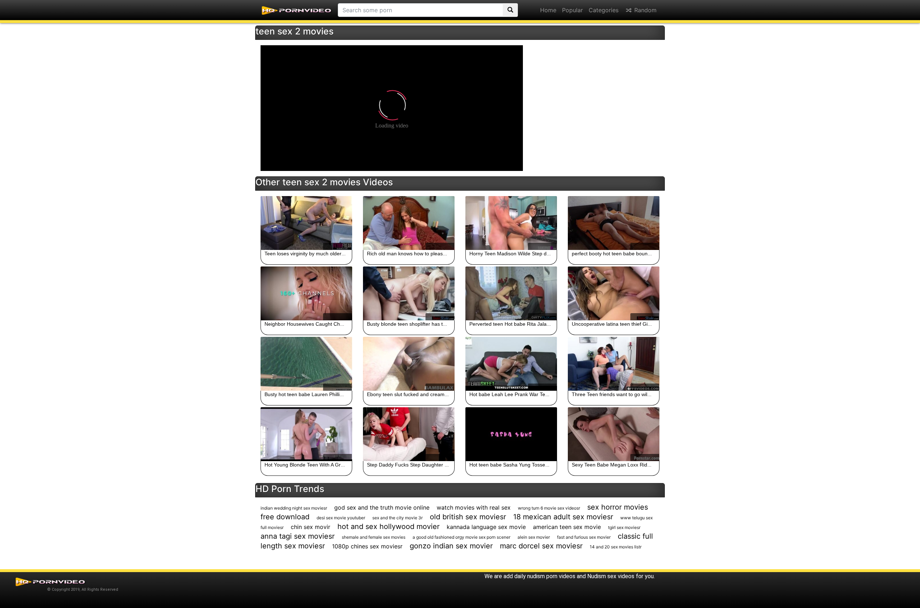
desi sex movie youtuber (341, 517)
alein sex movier (534, 537)
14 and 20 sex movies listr (615, 546)
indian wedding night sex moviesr (294, 508)
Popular (572, 10)
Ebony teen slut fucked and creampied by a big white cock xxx (437, 394)
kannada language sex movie (486, 526)
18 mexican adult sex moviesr (563, 516)
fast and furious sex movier (584, 537)
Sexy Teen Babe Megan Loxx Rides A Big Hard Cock (631, 465)
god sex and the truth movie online (381, 507)
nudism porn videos (551, 576)
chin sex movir (310, 526)
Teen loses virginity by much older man (308, 253)
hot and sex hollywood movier (388, 526)
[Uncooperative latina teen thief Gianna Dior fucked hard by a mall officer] (613, 293)
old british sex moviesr (468, 516)
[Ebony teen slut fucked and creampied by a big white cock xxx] (409, 364)
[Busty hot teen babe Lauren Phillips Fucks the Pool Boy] (306, 364)
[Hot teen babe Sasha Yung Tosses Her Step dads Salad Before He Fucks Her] (511, 434)
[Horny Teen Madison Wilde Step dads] (511, 223)
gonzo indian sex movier (451, 546)
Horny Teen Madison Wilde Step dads (512, 253)
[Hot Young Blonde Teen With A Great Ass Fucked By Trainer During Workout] (306, 434)
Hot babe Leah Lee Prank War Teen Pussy (517, 394)
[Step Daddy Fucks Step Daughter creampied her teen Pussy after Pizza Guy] (409, 434)
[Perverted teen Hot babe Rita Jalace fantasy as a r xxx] (511, 293)
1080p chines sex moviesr (367, 546)
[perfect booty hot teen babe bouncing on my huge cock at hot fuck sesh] (613, 223)
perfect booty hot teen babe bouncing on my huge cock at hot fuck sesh (653, 253)
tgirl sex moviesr (624, 527)
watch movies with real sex (474, 507)
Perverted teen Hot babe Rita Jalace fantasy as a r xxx (531, 324)
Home (548, 10)
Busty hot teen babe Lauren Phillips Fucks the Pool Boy (327, 394)
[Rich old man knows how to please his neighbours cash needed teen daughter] (409, 223)
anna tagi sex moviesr (298, 536)
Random (644, 10)
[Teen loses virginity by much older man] (306, 223)
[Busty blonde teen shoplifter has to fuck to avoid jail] (409, 293)
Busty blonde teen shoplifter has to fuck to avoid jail (425, 324)
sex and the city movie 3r (397, 517)
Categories (603, 10)
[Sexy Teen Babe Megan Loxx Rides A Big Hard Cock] (613, 434)
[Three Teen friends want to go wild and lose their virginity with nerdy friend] (613, 364)
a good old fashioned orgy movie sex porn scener (461, 537)
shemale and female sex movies (373, 537)
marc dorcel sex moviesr (541, 546)
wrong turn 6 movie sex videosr (549, 508)
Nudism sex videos (610, 576)
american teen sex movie (567, 526)
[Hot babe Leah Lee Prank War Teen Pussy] (511, 364)
